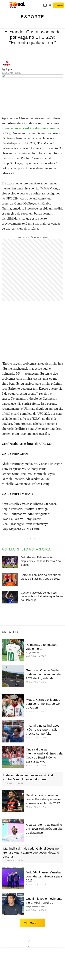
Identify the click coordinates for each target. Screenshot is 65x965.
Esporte (32, 16)
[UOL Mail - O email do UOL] (45, 5)
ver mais (30, 923)
